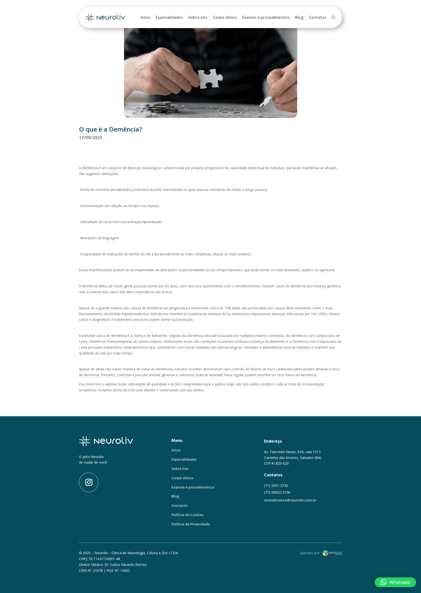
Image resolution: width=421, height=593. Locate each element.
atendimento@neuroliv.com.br (290, 500)
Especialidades (169, 17)
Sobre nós (197, 17)
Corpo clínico (225, 17)
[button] (395, 582)
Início (145, 17)
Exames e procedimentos (266, 17)
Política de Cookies (187, 514)
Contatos (317, 17)
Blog (299, 17)
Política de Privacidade (191, 524)
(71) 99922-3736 (277, 492)
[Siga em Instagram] (88, 482)
